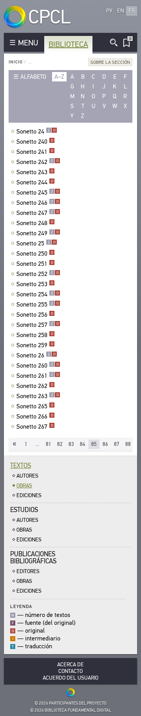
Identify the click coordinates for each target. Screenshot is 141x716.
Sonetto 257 (37, 324)
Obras (24, 485)
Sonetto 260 (37, 365)
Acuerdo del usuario (70, 678)
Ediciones (29, 495)
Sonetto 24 (36, 131)
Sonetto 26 (36, 355)
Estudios (24, 510)
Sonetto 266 (34, 416)
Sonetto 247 (37, 212)
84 (82, 444)
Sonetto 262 (34, 386)
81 (48, 444)
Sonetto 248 (34, 223)
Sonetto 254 (37, 294)
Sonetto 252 (37, 274)
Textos (20, 466)
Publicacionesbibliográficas (33, 557)
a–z (59, 76)
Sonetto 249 (37, 233)
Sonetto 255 (37, 304)
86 (105, 444)
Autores (27, 476)
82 (60, 444)
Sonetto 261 (37, 375)
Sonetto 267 (34, 426)
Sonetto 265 (34, 406)
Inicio (16, 62)
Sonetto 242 (37, 162)
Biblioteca (68, 44)
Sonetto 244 (34, 182)
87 (116, 444)
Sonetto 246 (37, 202)
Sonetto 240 (34, 141)
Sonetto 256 (34, 314)
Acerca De (70, 664)
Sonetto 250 (34, 253)
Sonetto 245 (37, 192)
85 (94, 444)
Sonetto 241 (34, 151)
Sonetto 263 (37, 396)
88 (128, 444)
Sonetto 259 (34, 345)
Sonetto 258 (34, 335)
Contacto (70, 671)
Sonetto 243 (34, 172)
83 (71, 444)
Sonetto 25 (36, 243)
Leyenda (21, 606)
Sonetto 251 (34, 263)
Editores (28, 571)
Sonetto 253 (34, 284)
